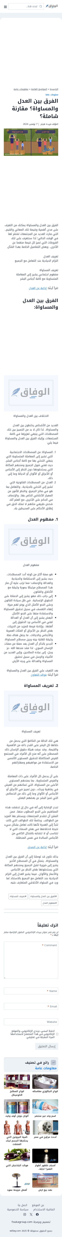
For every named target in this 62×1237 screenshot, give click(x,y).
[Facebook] (37, 1214)
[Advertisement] (31, 52)
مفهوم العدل (50, 903)
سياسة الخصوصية (17, 1209)
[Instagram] (25, 1214)
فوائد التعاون (39, 674)
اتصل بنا (22, 1205)
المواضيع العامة (39, 89)
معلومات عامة (21, 89)
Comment (49, 945)
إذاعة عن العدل (38, 288)
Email (52, 1007)
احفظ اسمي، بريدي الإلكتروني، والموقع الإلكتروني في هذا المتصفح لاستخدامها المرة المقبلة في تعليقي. (32, 1034)
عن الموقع (38, 1205)
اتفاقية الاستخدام (44, 1209)
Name (52, 991)
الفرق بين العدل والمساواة (43, 896)
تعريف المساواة (18, 896)
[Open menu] (6, 6)
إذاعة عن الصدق (37, 847)
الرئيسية (54, 89)
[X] (31, 1214)
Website (52, 1022)
